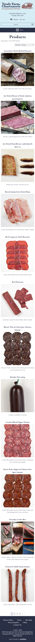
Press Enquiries (13, 622)
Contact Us (17, 625)
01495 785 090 (17, 15)
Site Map (28, 620)
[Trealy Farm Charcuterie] (17, 6)
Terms (19, 620)
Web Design (13, 639)
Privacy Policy (8, 620)
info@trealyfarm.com (17, 13)
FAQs (25, 622)
